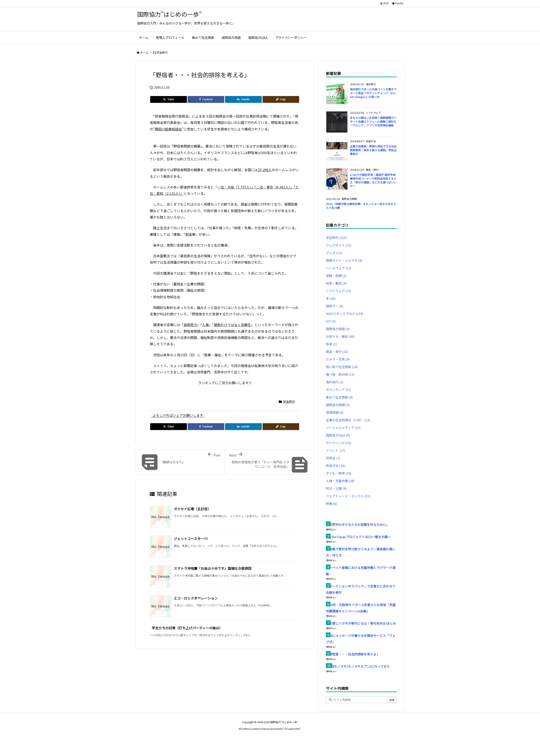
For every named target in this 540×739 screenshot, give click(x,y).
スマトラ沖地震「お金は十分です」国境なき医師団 (212, 568)
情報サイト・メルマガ (344, 260)
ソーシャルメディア (343, 427)
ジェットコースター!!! (191, 538)
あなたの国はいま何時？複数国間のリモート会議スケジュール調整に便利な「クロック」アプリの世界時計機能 (373, 121)
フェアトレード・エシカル (348, 496)
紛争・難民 (336, 283)
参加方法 (335, 465)
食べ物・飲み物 (340, 374)
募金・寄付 (337, 351)
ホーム (144, 52)
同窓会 (333, 458)
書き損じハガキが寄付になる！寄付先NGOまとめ (361, 623)
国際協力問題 (338, 405)
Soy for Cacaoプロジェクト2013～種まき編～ (358, 536)
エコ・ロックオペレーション (196, 598)
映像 (331, 503)
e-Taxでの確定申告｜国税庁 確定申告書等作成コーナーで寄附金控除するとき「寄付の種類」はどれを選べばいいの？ (373, 180)
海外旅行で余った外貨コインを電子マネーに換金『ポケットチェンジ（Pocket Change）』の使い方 (373, 93)
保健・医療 (336, 275)
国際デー (334, 306)
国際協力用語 (338, 329)
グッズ (334, 253)
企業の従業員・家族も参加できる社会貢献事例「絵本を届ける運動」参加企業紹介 (373, 150)
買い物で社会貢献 (342, 367)
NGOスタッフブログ (344, 313)
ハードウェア (338, 268)
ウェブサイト (338, 245)
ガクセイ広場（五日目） (192, 508)
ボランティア (338, 389)
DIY (331, 321)
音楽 (331, 344)
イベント (335, 450)
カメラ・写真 (338, 359)
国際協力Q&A (338, 435)
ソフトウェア (338, 291)
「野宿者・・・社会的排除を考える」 (353, 654)
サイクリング (338, 443)
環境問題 (334, 412)
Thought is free (292, 728)
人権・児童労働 (340, 481)
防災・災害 (336, 488)
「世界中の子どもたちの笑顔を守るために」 (357, 524)
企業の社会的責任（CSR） (348, 420)
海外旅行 (334, 382)
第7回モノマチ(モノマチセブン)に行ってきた (358, 666)
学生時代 (162, 52)
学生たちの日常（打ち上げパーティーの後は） (187, 627)
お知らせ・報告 (340, 336)
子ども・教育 (338, 473)
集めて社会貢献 (339, 397)
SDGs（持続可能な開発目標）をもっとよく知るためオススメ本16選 (361, 206)
